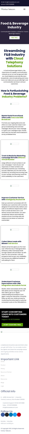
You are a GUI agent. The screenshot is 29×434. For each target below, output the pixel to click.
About (2, 375)
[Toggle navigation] (24, 10)
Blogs (2, 382)
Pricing (3, 368)
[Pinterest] (19, 415)
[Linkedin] (11, 415)
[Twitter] (15, 415)
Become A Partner (6, 372)
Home (2, 361)
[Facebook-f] (3, 415)
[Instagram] (7, 415)
